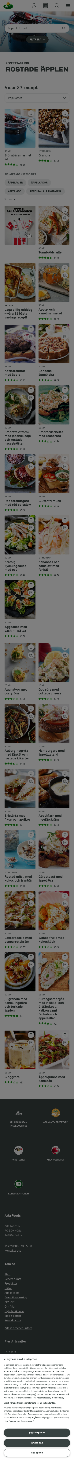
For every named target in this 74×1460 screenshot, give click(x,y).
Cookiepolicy (58, 1398)
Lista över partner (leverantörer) (19, 1421)
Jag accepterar (37, 1432)
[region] (37, 1407)
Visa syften (37, 1452)
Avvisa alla (37, 1442)
